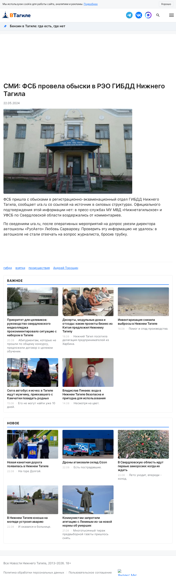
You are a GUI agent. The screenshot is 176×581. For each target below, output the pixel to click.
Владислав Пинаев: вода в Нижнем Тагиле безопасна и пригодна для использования (84, 394)
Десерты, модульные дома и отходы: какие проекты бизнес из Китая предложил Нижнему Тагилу (87, 325)
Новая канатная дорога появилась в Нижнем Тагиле (28, 464)
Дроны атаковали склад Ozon (84, 462)
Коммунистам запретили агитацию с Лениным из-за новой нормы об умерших (87, 521)
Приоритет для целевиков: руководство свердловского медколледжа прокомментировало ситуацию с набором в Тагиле (32, 327)
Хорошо (166, 4)
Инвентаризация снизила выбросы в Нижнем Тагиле (137, 321)
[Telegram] (129, 15)
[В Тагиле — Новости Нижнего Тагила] (60, 15)
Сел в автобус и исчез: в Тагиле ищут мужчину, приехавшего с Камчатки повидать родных (30, 394)
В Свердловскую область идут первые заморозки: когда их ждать (141, 466)
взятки (20, 268)
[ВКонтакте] (139, 15)
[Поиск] (158, 15)
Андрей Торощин (65, 268)
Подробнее (91, 4)
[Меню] (171, 15)
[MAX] (148, 15)
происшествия (39, 268)
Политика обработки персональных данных (33, 572)
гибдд (7, 268)
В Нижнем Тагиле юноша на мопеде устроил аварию (27, 519)
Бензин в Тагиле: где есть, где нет (37, 26)
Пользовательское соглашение (90, 572)
